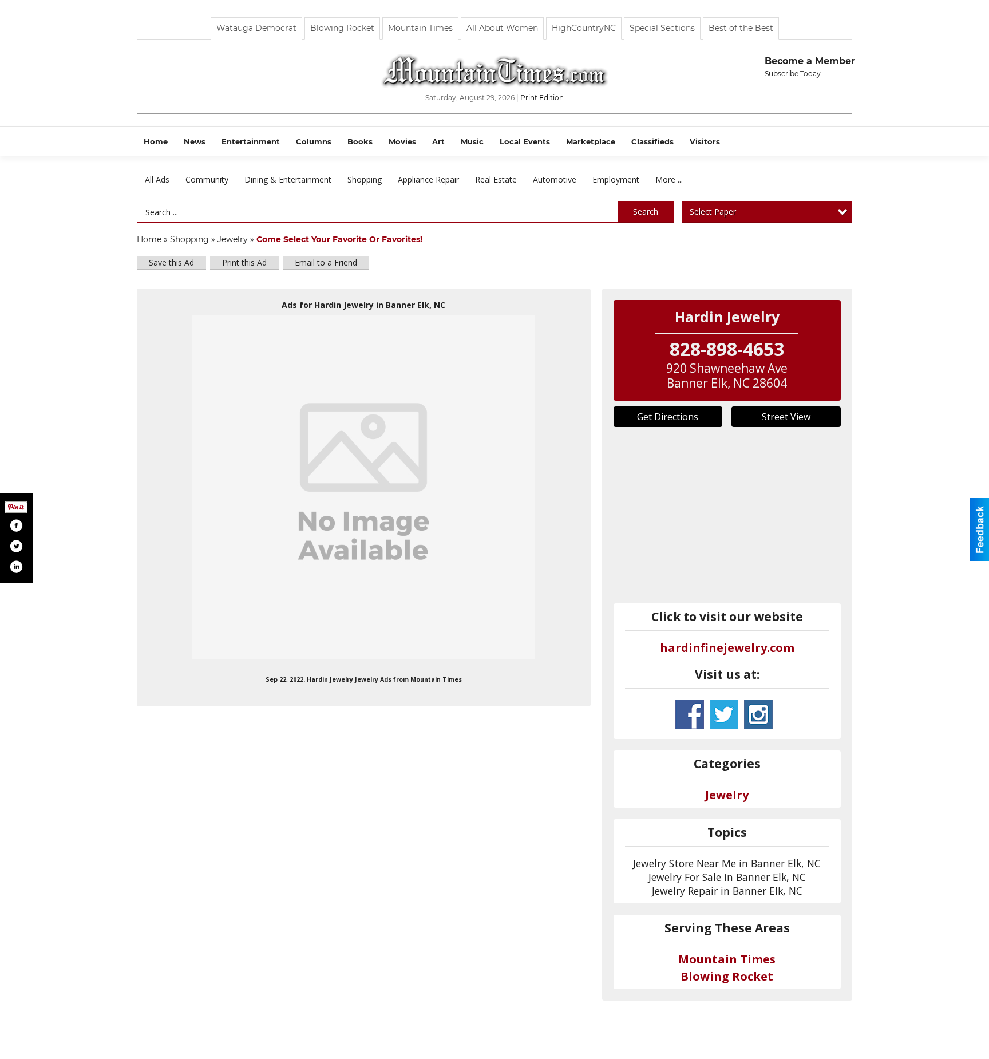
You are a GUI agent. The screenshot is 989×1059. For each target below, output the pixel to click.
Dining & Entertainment (287, 179)
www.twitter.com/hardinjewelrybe (724, 714)
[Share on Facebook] (16, 525)
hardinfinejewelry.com (727, 648)
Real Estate (496, 179)
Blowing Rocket (342, 28)
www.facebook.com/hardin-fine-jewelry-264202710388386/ (689, 714)
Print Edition (542, 97)
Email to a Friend (326, 262)
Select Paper (713, 211)
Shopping (364, 179)
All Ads (157, 179)
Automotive (554, 179)
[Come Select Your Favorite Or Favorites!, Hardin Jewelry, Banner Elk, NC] (363, 487)
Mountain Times (420, 28)
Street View (786, 416)
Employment (615, 179)
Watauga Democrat (256, 28)
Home (149, 239)
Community (206, 179)
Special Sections (662, 28)
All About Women (502, 28)
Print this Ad (244, 262)
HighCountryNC (584, 28)
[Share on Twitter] (16, 546)
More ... (669, 179)
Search (645, 211)
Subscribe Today (793, 73)
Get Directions (667, 416)
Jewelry (232, 239)
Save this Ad (171, 262)
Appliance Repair (428, 179)
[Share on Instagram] (16, 567)
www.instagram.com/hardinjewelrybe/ (758, 714)
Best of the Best (741, 28)
